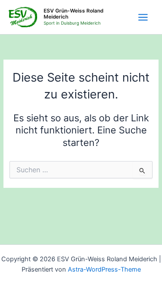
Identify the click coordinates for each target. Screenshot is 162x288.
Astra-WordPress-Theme (104, 269)
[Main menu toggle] (143, 17)
